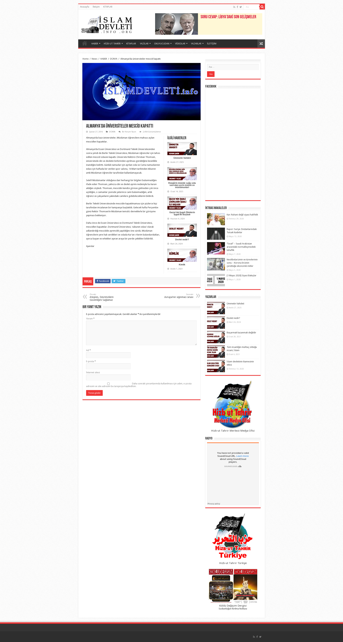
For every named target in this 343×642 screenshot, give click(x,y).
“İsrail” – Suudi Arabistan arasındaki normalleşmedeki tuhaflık (241, 246)
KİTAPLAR (107, 7)
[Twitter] (240, 7)
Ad (88, 350)
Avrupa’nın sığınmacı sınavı (178, 295)
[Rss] (234, 7)
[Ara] (262, 6)
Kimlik (182, 264)
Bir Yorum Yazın (129, 132)
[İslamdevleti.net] (107, 24)
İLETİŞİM (211, 43)
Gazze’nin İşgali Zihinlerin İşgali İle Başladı (182, 213)
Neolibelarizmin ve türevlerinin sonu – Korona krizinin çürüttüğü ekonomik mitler (242, 262)
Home (86, 58)
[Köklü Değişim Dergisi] (233, 586)
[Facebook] (237, 7)
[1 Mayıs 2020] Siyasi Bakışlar (241, 275)
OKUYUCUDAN (161, 43)
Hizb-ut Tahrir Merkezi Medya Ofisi (233, 430)
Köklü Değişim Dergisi (233, 605)
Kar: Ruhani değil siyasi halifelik (242, 214)
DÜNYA (113, 58)
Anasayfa (84, 7)
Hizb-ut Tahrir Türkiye (233, 563)
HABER (94, 43)
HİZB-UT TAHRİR (112, 43)
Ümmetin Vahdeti (182, 158)
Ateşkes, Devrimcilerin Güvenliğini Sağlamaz (102, 297)
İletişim (96, 7)
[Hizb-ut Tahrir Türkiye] (233, 537)
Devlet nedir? (182, 239)
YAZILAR (144, 43)
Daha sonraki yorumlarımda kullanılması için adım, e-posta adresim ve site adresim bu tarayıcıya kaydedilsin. (139, 385)
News (94, 58)
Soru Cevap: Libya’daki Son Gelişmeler (228, 17)
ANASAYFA (84, 43)
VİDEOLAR (180, 43)
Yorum (90, 318)
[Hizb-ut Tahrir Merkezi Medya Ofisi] (233, 404)
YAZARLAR (196, 43)
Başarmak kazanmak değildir (241, 332)
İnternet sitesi (93, 372)
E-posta (91, 361)
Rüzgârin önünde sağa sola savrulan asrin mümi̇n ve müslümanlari (182, 185)
